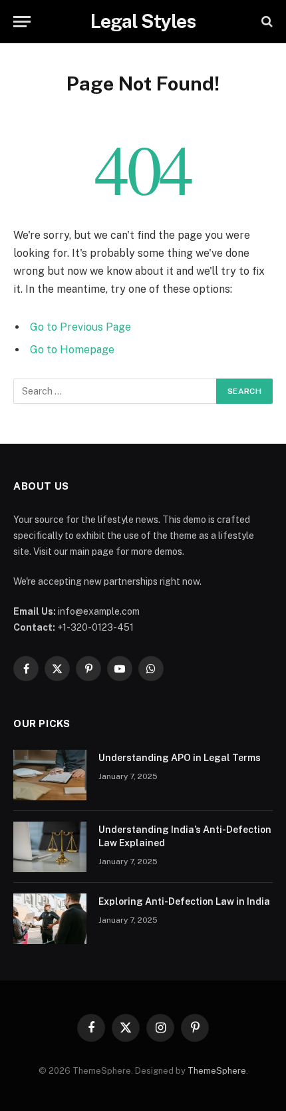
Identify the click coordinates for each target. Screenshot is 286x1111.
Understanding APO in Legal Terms (179, 757)
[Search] (266, 22)
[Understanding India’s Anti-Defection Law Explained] (49, 847)
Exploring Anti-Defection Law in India (184, 901)
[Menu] (22, 22)
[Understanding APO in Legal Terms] (49, 775)
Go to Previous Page (80, 327)
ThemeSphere (217, 1071)
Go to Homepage (72, 349)
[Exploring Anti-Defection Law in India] (49, 918)
